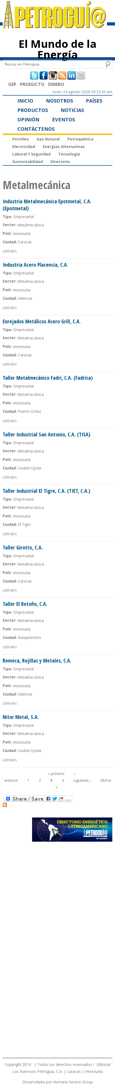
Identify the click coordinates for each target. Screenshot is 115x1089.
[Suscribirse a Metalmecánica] (5, 804)
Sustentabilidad (27, 161)
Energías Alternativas (64, 146)
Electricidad (23, 146)
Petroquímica (80, 139)
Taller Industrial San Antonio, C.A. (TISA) (46, 434)
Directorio (60, 161)
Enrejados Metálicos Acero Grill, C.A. (42, 321)
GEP (12, 84)
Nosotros (59, 100)
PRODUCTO (32, 84)
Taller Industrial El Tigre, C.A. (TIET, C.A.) (46, 490)
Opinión (28, 119)
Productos (32, 110)
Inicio (25, 100)
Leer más (10, 251)
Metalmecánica (30, 224)
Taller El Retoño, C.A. (25, 603)
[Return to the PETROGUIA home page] (55, 26)
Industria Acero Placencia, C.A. (35, 264)
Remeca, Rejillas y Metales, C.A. (37, 660)
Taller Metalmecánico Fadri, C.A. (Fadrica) (48, 377)
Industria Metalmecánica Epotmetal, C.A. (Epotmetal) (47, 205)
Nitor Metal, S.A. (21, 717)
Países (94, 100)
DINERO (56, 84)
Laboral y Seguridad (31, 154)
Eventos (63, 119)
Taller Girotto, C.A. (23, 547)
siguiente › (82, 780)
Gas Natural (48, 139)
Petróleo (20, 139)
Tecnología (69, 154)
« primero (56, 773)
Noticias (72, 110)
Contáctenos (36, 129)
